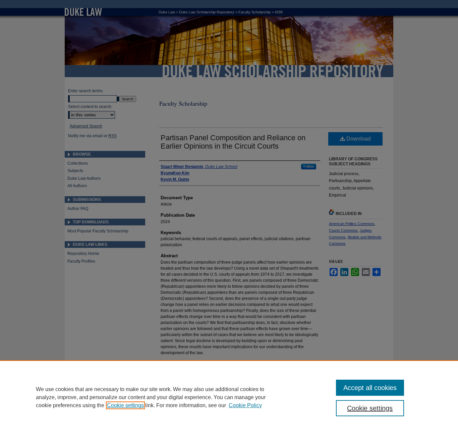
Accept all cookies (370, 387)
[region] (229, 397)
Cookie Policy (245, 405)
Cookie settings (125, 405)
